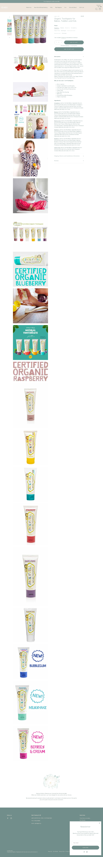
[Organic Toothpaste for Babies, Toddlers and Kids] (9, 20)
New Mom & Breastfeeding (40, 7)
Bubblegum (63, 30)
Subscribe (85, 847)
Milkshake (64, 33)
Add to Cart (74, 42)
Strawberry (74, 28)
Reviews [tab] (56, 160)
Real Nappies (58, 7)
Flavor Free (57, 30)
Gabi (12, 850)
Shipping (63, 37)
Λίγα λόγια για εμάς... (85, 818)
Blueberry (67, 28)
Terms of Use (62, 851)
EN (101, 6)
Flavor (56, 25)
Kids (51, 7)
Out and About (73, 7)
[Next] (9, 37)
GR (98, 6)
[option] (9, 20)
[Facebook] (84, 852)
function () (35, 852)
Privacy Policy (69, 851)
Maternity (28, 7)
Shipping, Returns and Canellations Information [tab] (67, 156)
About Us (50, 851)
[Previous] (9, 17)
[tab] (69, 106)
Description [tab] (57, 56)
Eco (65, 7)
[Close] (99, 823)
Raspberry (56, 28)
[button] (69, 49)
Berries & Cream (71, 30)
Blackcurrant (57, 33)
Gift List (81, 7)
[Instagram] (87, 852)
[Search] (96, 9)
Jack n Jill (56, 16)
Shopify (14, 852)
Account (99, 5)
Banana (62, 28)
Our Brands (82, 820)
